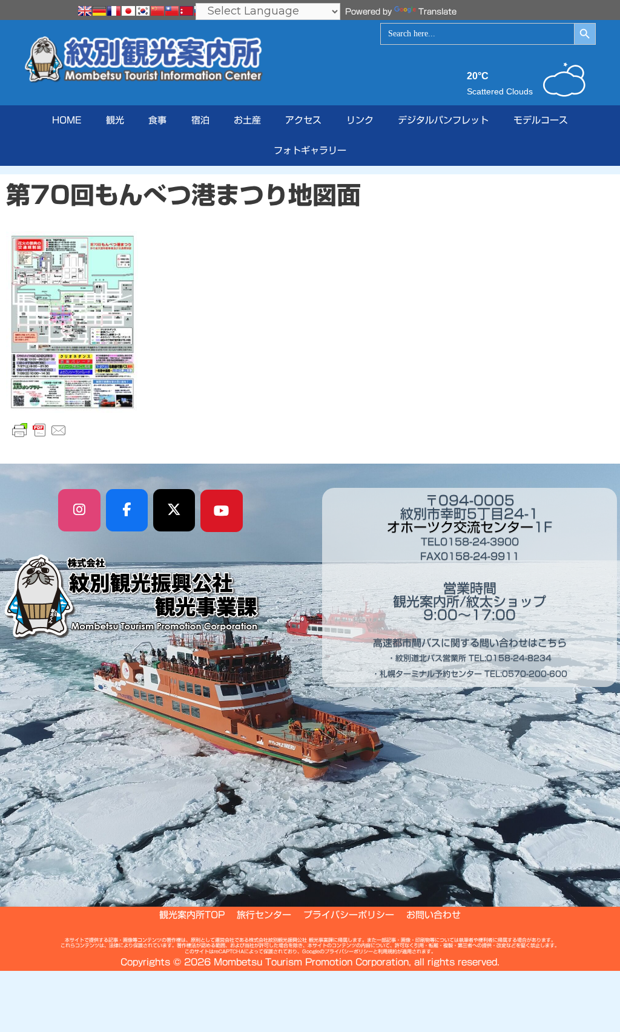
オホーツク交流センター (460, 527)
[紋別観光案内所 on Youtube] (221, 511)
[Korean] (143, 11)
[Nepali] (186, 11)
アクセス (303, 120)
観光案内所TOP (192, 914)
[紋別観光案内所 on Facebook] (127, 510)
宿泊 (200, 120)
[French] (113, 11)
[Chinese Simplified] (157, 11)
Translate (437, 12)
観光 (115, 120)
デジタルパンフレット (443, 120)
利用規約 (387, 951)
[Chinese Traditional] (172, 11)
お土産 (247, 120)
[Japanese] (128, 11)
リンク (360, 120)
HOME (66, 120)
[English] (84, 11)
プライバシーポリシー (348, 914)
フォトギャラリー (310, 150)
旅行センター (264, 914)
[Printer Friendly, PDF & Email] (39, 430)
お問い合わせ (433, 914)
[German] (99, 11)
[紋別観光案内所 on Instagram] (79, 510)
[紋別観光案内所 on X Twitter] (174, 510)
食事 (157, 120)
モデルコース (540, 120)
